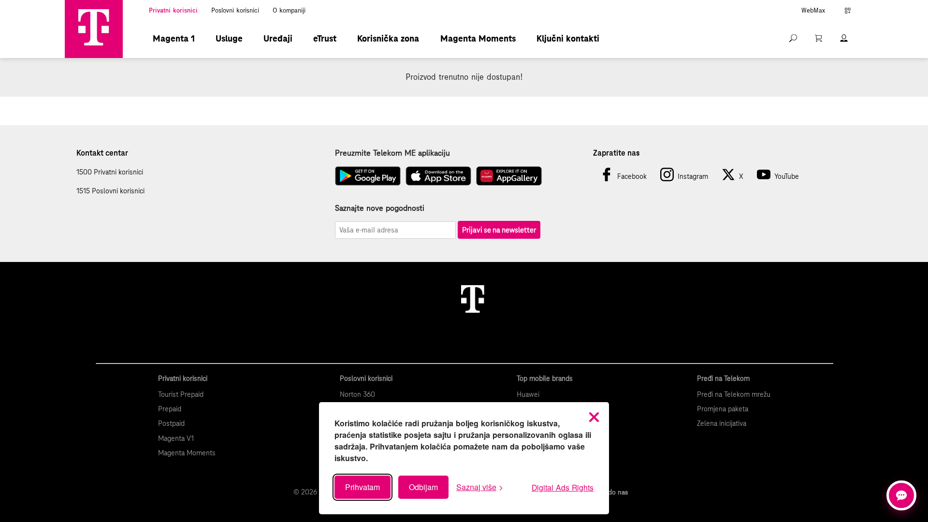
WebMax (813, 10)
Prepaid (169, 409)
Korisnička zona (388, 38)
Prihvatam (362, 487)
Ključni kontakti (567, 38)
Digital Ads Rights (563, 487)
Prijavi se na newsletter (499, 229)
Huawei (528, 394)
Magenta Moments (478, 38)
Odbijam (423, 487)
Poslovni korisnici (235, 10)
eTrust (324, 38)
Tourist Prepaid (180, 394)
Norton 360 (357, 394)
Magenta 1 (174, 38)
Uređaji (277, 38)
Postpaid (171, 423)
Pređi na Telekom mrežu (733, 394)
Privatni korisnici (173, 10)
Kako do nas (610, 492)
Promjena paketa (722, 409)
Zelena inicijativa (721, 423)
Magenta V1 (176, 438)
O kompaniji (289, 10)
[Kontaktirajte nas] (901, 495)
